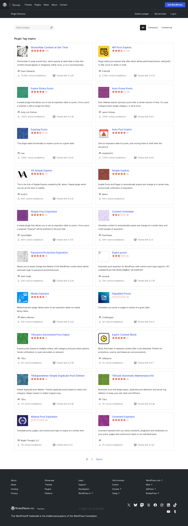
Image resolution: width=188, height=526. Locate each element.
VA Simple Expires (41, 170)
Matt (149, 484)
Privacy (14, 493)
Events (115, 484)
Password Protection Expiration (49, 252)
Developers (83, 489)
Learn (81, 480)
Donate (116, 489)
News (13, 484)
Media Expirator (40, 293)
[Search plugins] (51, 27)
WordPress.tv (85, 493)
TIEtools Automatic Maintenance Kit (133, 375)
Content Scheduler (123, 211)
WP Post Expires (121, 47)
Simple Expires (120, 170)
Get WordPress (175, 5)
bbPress (151, 489)
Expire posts (119, 252)
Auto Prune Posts (122, 88)
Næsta (99, 459)
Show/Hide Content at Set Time (49, 47)
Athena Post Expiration (44, 416)
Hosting (14, 489)
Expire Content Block (124, 334)
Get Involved (118, 480)
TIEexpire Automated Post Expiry (50, 334)
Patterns (48, 493)
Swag (116, 493)
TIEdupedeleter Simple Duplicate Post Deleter (58, 375)
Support (82, 484)
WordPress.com (154, 480)
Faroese (40, 509)
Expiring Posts (39, 129)
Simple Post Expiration (44, 211)
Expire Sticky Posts (42, 88)
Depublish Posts (121, 293)
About (14, 480)
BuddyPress (152, 493)
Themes (48, 484)
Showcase (49, 480)
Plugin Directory (18, 14)
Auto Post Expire (122, 129)
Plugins (48, 489)
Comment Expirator (123, 416)
